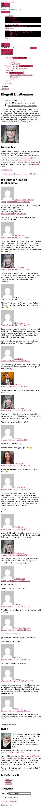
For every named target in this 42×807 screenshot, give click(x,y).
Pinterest (8, 782)
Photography (9, 28)
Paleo (12, 36)
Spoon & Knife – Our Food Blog (21, 32)
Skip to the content (7, 2)
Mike (34, 734)
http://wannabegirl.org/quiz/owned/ (13, 214)
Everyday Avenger (12, 24)
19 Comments (22, 106)
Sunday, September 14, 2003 (25, 103)
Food (7, 30)
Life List (8, 40)
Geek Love (5, 89)
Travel (7, 38)
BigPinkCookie (6, 7)
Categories (4, 793)
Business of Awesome (25, 160)
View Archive (7, 170)
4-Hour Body (14, 34)
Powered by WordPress (9, 801)
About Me (9, 16)
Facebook (8, 780)
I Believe (13, 20)
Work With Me (15, 22)
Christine (22, 100)
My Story (13, 18)
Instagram (8, 784)
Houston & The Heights (18, 26)
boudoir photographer (28, 158)
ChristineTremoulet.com (15, 752)
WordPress (24, 768)
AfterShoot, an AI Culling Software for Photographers (20, 757)
